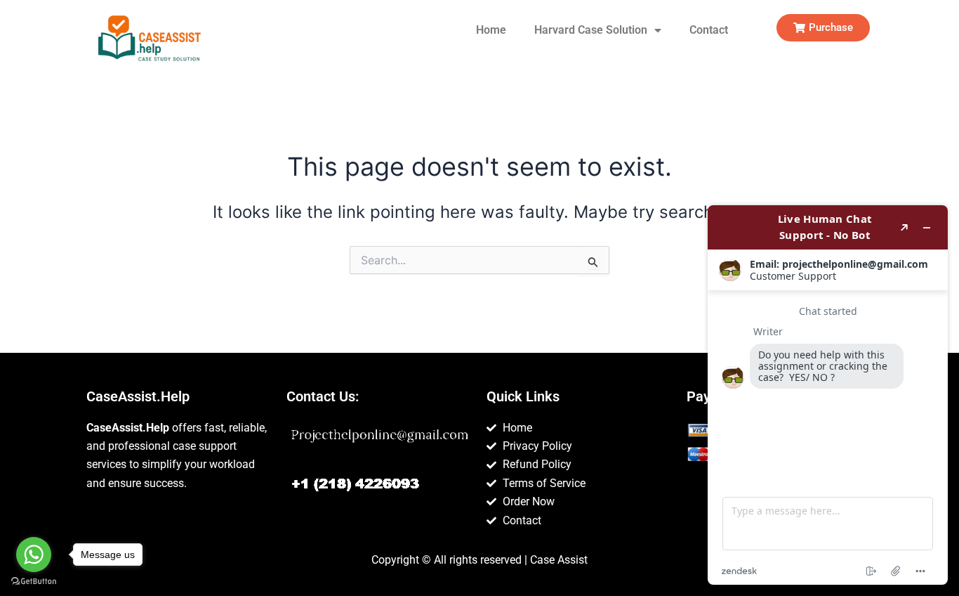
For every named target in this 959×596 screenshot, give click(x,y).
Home (491, 30)
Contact (708, 30)
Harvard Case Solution (590, 30)
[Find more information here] (827, 395)
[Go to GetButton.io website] (33, 581)
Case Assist (559, 559)
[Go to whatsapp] (33, 554)
